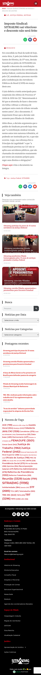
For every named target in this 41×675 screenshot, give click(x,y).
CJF (7, 15)
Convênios (27, 431)
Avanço (18, 428)
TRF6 (21, 495)
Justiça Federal (16, 15)
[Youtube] (23, 514)
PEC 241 (18, 460)
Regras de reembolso (12, 621)
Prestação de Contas (12, 585)
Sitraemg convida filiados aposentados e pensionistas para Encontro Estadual (20, 289)
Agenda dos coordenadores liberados (18, 604)
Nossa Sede (8, 594)
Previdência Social (13, 463)
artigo (25, 425)
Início (4, 8)
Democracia (20, 437)
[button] (36, 3)
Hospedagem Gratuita (12, 616)
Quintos (13, 466)
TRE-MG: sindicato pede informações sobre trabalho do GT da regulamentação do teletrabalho (20, 397)
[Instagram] (18, 514)
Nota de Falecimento (29, 452)
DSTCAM (7, 626)
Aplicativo (17, 425)
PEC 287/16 (29, 461)
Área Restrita (9, 630)
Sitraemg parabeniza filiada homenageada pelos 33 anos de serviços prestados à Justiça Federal (20, 258)
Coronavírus (23, 434)
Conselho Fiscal (10, 575)
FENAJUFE (22, 440)
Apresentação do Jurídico (14, 647)
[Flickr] (27, 514)
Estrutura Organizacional (13, 589)
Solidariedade (11, 487)
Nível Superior (10, 455)
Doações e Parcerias (11, 580)
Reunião (12, 478)
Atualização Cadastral (12, 635)
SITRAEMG (26, 178)
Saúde (30, 478)
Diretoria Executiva (11, 570)
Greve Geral (9, 444)
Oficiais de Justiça (17, 457)
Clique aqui (7, 165)
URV (24, 499)
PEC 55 (10, 460)
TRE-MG (9, 495)
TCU (15, 491)
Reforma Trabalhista (20, 475)
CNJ (13, 431)
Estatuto (7, 599)
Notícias (27, 15)
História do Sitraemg (12, 565)
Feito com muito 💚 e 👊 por (20, 669)
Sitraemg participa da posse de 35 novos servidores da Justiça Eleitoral (20, 227)
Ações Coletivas (10, 652)
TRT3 (16, 499)
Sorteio (25, 487)
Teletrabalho (27, 491)
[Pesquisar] (36, 308)
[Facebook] (14, 514)
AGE (7, 425)
